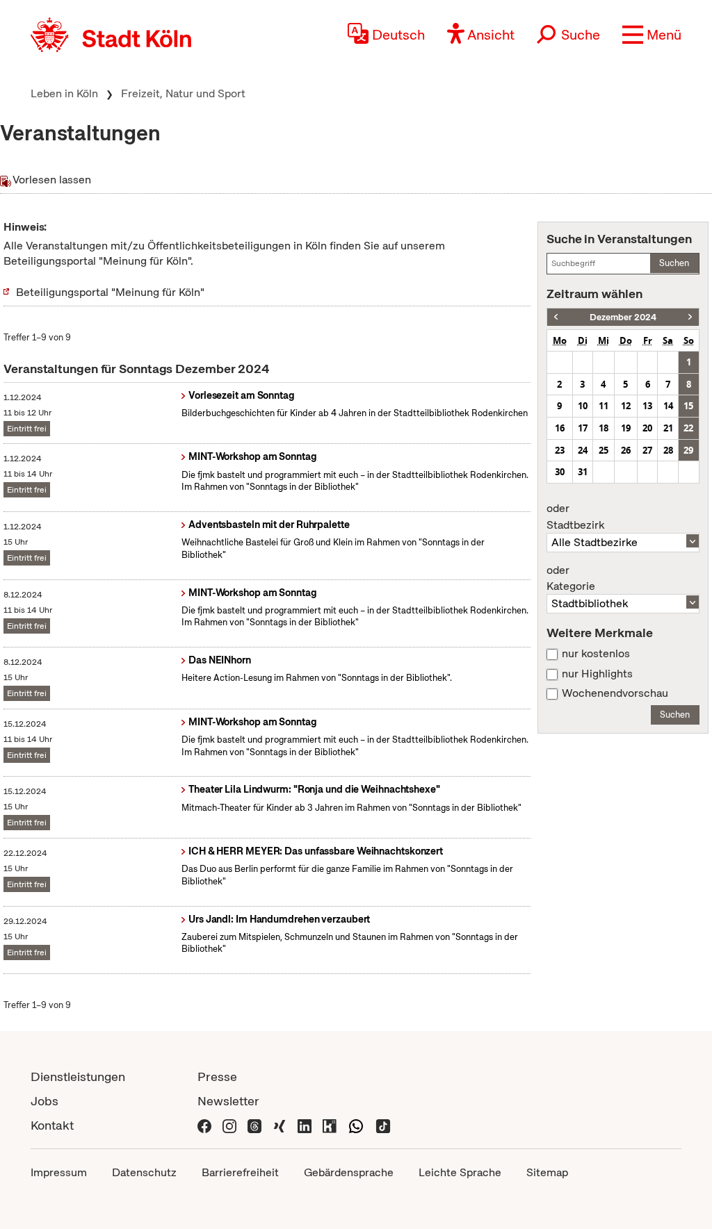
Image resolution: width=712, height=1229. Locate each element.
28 (668, 450)
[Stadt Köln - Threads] (254, 1125)
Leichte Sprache (460, 1172)
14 (668, 405)
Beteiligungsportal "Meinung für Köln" (110, 292)
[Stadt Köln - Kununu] (330, 1125)
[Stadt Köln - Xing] (279, 1125)
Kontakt (52, 1125)
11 (603, 405)
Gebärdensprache (349, 1172)
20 (647, 428)
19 (626, 428)
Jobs (44, 1101)
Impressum (59, 1172)
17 (583, 428)
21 (668, 428)
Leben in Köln (64, 93)
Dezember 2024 (623, 317)
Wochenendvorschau (615, 693)
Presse (217, 1076)
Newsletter (228, 1101)
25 (603, 450)
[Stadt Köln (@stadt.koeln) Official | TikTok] (383, 1125)
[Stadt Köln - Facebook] (204, 1125)
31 (583, 471)
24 (583, 450)
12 (626, 405)
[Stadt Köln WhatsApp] (356, 1125)
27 (647, 450)
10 (583, 405)
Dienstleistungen (78, 1076)
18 (603, 428)
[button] (651, 34)
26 (626, 450)
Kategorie (571, 578)
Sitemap (547, 1172)
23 (560, 450)
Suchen (674, 263)
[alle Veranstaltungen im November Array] (556, 317)
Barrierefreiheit (240, 1172)
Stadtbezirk (575, 517)
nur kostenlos (596, 653)
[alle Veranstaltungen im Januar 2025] (690, 317)
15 (688, 405)
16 (560, 428)
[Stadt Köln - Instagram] (229, 1125)
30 (560, 471)
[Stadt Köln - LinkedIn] (305, 1125)
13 (647, 405)
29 (688, 450)
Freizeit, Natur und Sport (183, 93)
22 (688, 428)
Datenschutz (144, 1172)
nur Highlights (597, 673)
